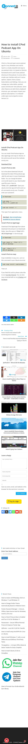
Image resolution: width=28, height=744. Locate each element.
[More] (21, 320)
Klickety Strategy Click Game (14, 415)
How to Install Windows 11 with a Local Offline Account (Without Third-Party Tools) (13, 639)
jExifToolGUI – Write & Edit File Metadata (14, 362)
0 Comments (16, 58)
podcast (8, 324)
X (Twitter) (21, 277)
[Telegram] (6, 320)
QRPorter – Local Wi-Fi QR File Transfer (13, 628)
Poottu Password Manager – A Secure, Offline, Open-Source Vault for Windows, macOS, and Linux (13, 611)
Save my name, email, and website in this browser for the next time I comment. (13, 488)
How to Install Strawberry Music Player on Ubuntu (14, 379)
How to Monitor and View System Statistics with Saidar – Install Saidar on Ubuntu (14, 397)
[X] (14, 317)
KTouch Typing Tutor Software (14, 449)
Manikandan (6, 58)
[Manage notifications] (25, 741)
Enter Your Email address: (9, 551)
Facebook (4, 279)
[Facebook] (6, 317)
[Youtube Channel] (17, 511)
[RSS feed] (20, 511)
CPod (5, 324)
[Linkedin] (21, 317)
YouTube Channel (10, 275)
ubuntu (12, 324)
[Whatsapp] (14, 320)
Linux (14, 56)
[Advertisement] (14, 28)
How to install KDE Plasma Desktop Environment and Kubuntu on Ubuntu (14, 432)
